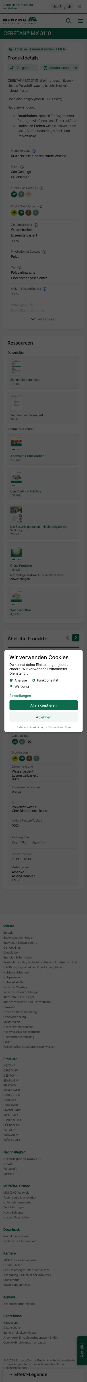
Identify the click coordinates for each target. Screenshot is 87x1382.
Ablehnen (43, 717)
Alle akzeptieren (43, 705)
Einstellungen (20, 695)
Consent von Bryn (59, 727)
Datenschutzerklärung (30, 727)
